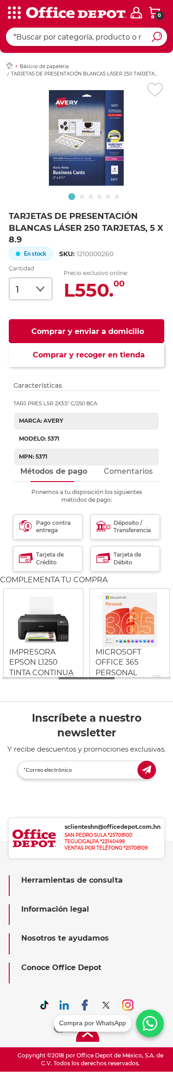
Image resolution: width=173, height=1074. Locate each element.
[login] (136, 12)
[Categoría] (14, 13)
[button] (71, 196)
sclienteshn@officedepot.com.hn (113, 826)
